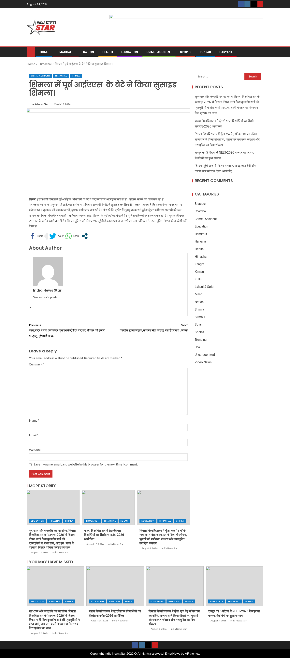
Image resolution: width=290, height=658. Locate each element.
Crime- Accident (159, 52)
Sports (185, 52)
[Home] (31, 52)
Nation (88, 52)
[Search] (259, 52)
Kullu (198, 279)
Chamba (200, 211)
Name (34, 420)
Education (129, 52)
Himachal (64, 52)
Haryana (226, 52)
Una (197, 347)
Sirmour (200, 317)
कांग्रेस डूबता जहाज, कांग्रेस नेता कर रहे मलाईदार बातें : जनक (154, 327)
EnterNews (172, 653)
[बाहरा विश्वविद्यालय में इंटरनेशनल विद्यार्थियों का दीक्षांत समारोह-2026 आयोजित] (108, 507)
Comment (36, 364)
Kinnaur (200, 272)
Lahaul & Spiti (204, 287)
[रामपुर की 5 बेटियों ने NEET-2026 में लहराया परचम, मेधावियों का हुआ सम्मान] (234, 586)
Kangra (199, 264)
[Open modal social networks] (84, 236)
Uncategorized (205, 355)
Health (107, 52)
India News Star (40, 104)
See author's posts (45, 297)
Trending (201, 340)
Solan (124, 521)
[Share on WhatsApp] (72, 236)
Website (35, 450)
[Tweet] (56, 236)
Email (33, 435)
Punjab (205, 52)
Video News (203, 362)
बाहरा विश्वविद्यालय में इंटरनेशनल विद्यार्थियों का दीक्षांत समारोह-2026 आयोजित (104, 535)
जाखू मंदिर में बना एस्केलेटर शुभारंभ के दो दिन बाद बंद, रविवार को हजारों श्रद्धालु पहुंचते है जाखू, (67, 330)
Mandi (199, 294)
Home (44, 52)
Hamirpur (201, 234)
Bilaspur (200, 204)
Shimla (76, 76)
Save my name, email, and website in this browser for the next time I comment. (86, 464)
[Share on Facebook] (36, 236)
